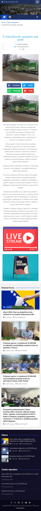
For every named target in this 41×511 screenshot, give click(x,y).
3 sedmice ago (9, 424)
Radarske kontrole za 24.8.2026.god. (22, 456)
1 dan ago (14, 451)
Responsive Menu (37, 2)
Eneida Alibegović (20, 317)
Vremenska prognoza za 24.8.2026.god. (23, 448)
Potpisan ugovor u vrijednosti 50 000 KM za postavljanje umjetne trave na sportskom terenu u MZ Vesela (19, 378)
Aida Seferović (25, 451)
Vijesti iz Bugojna (18, 307)
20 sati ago (8, 317)
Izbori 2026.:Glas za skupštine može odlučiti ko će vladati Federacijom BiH (22, 440)
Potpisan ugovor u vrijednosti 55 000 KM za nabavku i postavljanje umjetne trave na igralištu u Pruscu (20, 345)
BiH (4, 307)
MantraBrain (20, 508)
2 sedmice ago (9, 350)
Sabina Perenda (22, 350)
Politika (9, 307)
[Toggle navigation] (10, 17)
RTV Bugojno (10, 7)
